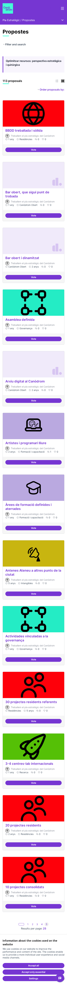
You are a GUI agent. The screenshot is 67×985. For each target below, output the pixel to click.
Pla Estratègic (11, 20)
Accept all (33, 965)
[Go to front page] (25, 8)
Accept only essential (33, 972)
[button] (57, 81)
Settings (33, 978)
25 (44, 928)
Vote (45, 150)
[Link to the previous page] (21, 924)
